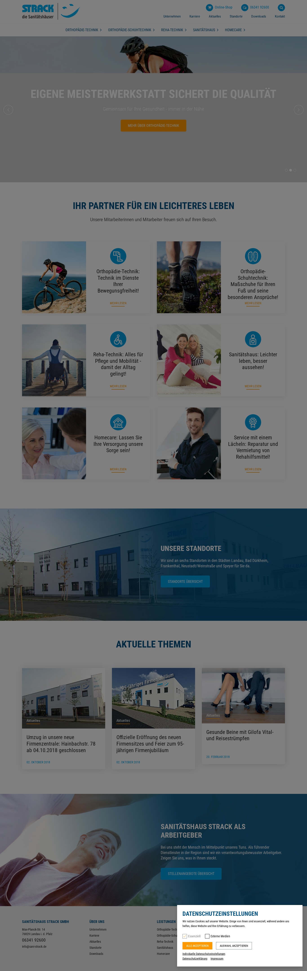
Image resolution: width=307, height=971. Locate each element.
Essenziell (194, 936)
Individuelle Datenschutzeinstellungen (203, 954)
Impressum (217, 958)
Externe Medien (220, 936)
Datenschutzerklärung (194, 958)
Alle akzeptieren (197, 945)
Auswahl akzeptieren (234, 945)
